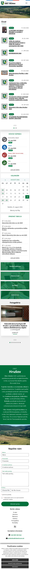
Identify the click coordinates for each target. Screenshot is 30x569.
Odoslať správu (15, 504)
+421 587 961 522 (16, 535)
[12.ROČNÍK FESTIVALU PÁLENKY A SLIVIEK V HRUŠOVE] (4, 30)
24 (3, 200)
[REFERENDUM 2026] (4, 53)
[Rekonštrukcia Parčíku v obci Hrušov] (4, 73)
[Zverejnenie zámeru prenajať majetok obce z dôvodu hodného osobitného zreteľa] (4, 96)
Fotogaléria (15, 520)
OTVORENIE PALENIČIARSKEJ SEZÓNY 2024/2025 (18, 117)
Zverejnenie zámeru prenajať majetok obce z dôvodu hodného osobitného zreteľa (18, 98)
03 (3, 190)
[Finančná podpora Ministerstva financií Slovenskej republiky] (4, 62)
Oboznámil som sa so (13, 498)
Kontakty (15, 522)
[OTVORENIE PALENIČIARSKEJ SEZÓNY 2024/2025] (4, 116)
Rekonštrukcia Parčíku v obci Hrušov (18, 74)
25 (7, 200)
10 (3, 193)
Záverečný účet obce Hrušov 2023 (18, 108)
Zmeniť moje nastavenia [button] (15, 563)
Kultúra (15, 518)
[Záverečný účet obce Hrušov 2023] (4, 107)
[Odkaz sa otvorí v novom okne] (15, 526)
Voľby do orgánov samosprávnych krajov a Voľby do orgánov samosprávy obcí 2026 (17, 43)
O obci (15, 512)
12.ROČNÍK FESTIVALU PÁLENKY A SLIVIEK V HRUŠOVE (16, 32)
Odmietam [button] (15, 566)
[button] (14, 128)
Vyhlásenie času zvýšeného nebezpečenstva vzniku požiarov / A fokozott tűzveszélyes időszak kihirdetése (18, 86)
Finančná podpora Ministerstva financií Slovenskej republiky (16, 64)
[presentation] (14, 125)
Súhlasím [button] (15, 560)
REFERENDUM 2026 (15, 53)
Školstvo (15, 516)
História (15, 514)
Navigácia (5, 3)
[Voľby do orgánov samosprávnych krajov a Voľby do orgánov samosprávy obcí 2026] (4, 41)
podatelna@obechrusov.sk (16, 538)
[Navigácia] (26, 3)
